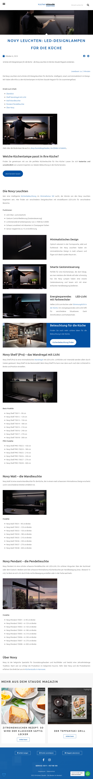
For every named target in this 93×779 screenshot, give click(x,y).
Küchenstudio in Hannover (35, 669)
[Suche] (88, 5)
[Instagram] (49, 760)
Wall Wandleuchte (13, 100)
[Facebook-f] (43, 760)
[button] (4, 4)
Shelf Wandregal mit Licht (16, 97)
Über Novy (10, 107)
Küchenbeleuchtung (29, 196)
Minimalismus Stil (47, 196)
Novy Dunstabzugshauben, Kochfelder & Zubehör (48, 148)
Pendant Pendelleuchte (15, 104)
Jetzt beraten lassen (12, 174)
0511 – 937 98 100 (50, 765)
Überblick (10, 93)
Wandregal (39, 359)
